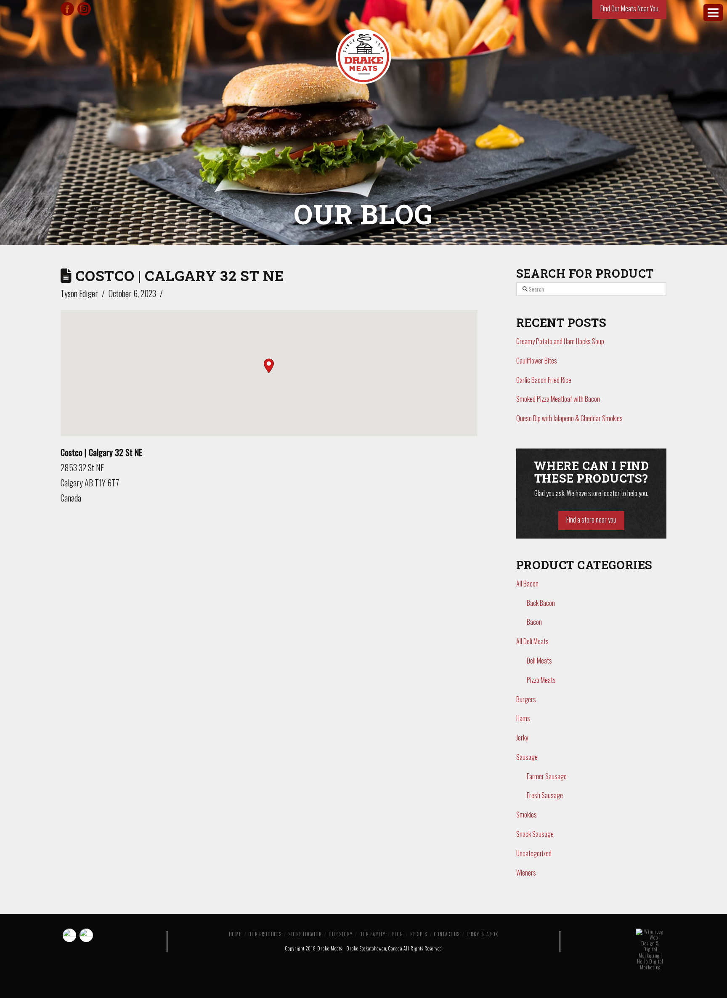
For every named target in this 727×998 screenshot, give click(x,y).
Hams (523, 718)
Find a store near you (591, 520)
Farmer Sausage (547, 776)
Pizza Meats (541, 680)
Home (235, 934)
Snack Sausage (535, 834)
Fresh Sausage (545, 795)
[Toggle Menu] (713, 12)
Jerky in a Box (482, 934)
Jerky (522, 738)
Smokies (526, 815)
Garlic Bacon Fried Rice (543, 380)
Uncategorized (534, 853)
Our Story (341, 934)
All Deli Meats (532, 641)
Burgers (526, 699)
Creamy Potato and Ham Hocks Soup (560, 341)
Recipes (418, 934)
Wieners (526, 873)
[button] (269, 365)
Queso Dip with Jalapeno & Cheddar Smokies (569, 418)
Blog (397, 934)
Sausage (527, 757)
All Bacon (527, 584)
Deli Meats (539, 661)
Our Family (372, 934)
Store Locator (305, 934)
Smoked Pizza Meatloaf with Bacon (558, 399)
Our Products (265, 934)
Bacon (534, 622)
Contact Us (446, 934)
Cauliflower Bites (536, 361)
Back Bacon (541, 603)
